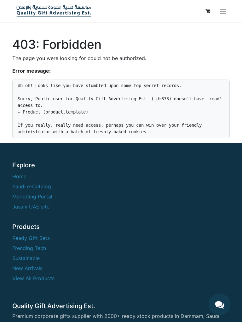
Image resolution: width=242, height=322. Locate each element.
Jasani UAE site (30, 206)
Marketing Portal (32, 196)
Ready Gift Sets (31, 238)
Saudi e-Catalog (31, 186)
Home (19, 176)
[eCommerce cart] (207, 11)
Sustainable (26, 258)
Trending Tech (29, 248)
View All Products (33, 278)
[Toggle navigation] (223, 11)
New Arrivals (27, 268)
